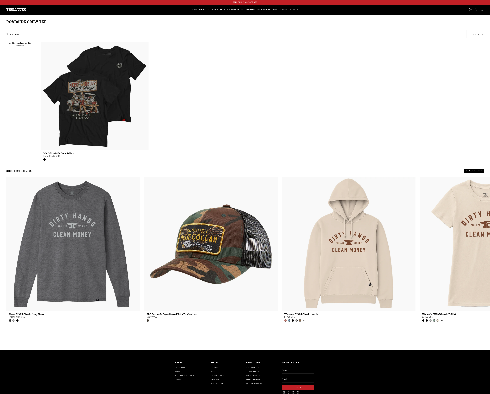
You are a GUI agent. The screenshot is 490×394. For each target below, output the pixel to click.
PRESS (177, 371)
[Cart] (482, 9)
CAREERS (178, 379)
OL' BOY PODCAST (254, 371)
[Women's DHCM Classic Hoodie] (348, 244)
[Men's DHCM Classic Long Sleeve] (73, 244)
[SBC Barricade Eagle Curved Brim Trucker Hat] (211, 244)
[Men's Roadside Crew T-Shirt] (95, 96)
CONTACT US (216, 367)
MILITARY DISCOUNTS (184, 375)
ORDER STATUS (217, 375)
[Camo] (148, 320)
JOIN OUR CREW (252, 367)
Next (486, 244)
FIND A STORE (217, 383)
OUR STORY (180, 367)
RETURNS (215, 379)
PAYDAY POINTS (253, 375)
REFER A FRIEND (253, 379)
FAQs (213, 371)
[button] (202, 9)
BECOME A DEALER (254, 383)
